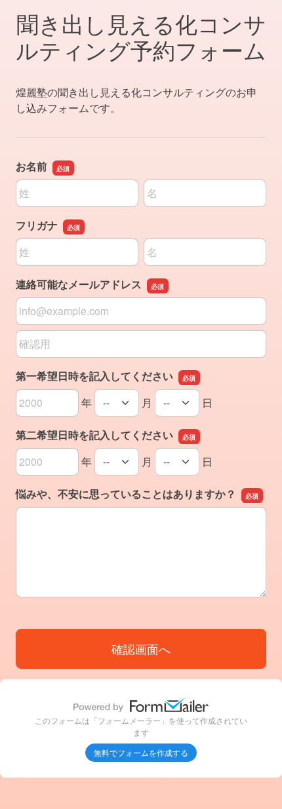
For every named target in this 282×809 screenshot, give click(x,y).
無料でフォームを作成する (141, 752)
